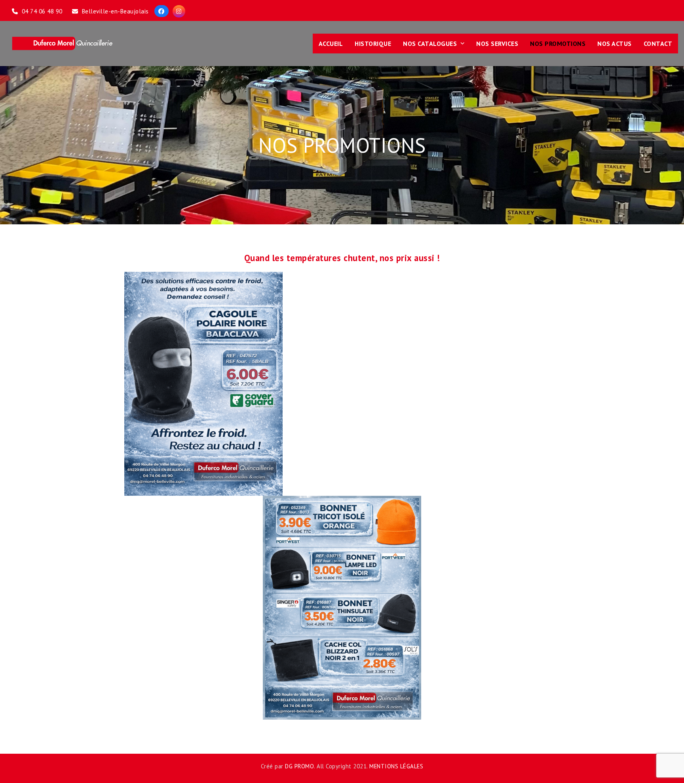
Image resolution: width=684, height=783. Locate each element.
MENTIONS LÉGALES (396, 766)
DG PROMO (299, 766)
